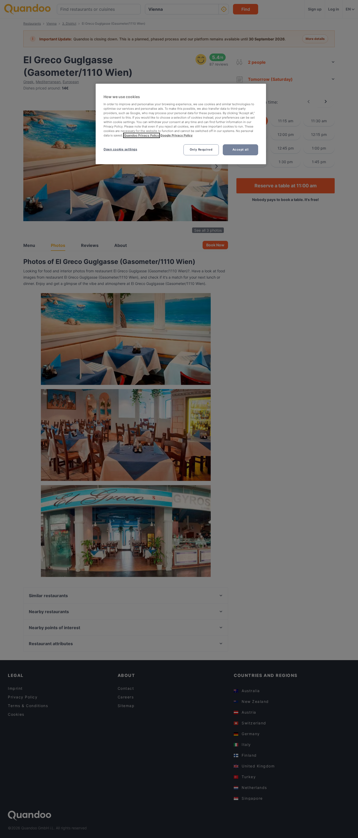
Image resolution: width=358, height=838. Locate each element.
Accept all (240, 149)
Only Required (201, 149)
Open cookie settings (120, 149)
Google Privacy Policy (176, 135)
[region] (181, 124)
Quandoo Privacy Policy (141, 135)
